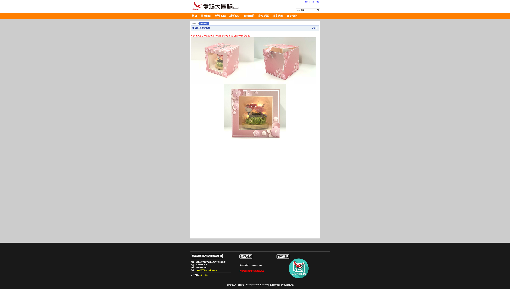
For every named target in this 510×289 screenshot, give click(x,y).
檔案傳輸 (278, 15)
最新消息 (206, 15)
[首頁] (216, 6)
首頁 (194, 15)
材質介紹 (235, 15)
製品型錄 (220, 15)
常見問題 (263, 15)
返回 (314, 28)
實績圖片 (249, 15)
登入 (318, 2)
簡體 (306, 2)
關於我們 (292, 15)
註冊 (312, 2)
